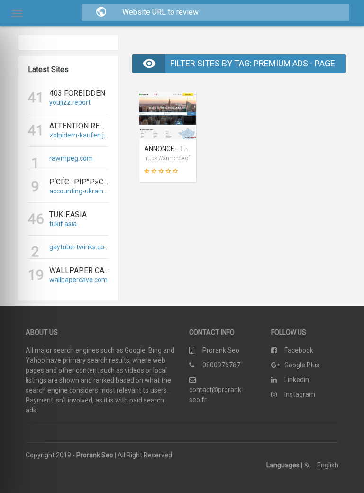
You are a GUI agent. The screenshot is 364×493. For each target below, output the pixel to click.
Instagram (299, 394)
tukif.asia (63, 224)
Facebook (298, 350)
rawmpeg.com (71, 158)
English (327, 465)
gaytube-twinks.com (79, 247)
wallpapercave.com (78, 279)
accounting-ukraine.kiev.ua (79, 191)
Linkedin (296, 379)
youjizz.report (70, 102)
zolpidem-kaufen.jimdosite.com (79, 135)
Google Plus (301, 365)
